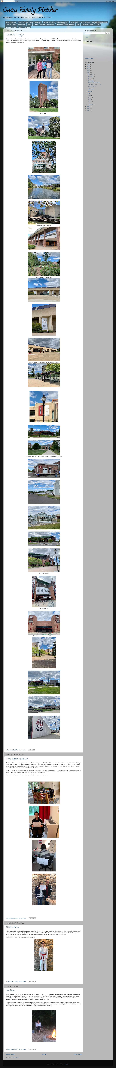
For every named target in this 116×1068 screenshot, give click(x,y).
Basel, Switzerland (11, 22)
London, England (85, 22)
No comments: (23, 918)
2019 (88, 106)
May (89, 97)
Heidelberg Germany (62, 22)
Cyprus (36, 24)
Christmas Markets (11, 27)
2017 (88, 110)
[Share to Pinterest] (34, 750)
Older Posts (78, 1054)
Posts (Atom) (16, 1057)
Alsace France (74, 22)
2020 (88, 72)
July (89, 93)
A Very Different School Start (17, 759)
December (91, 74)
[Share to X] (31, 750)
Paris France (21, 24)
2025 (88, 64)
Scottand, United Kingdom (47, 24)
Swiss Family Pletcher (30, 10)
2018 (88, 108)
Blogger (67, 1064)
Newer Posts (10, 1054)
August (90, 91)
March (90, 102)
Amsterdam (60, 24)
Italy (78, 24)
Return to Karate (12, 927)
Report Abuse (89, 58)
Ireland (29, 24)
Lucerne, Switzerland (35, 22)
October (90, 78)
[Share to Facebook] (33, 750)
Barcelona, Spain (69, 24)
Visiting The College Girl (15, 35)
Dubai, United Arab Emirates (99, 22)
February (90, 104)
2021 (88, 70)
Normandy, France (11, 24)
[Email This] (28, 750)
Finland (20, 27)
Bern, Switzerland (23, 22)
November (91, 76)
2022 (88, 68)
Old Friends (10, 990)
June (89, 95)
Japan (97, 24)
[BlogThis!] (30, 750)
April (89, 99)
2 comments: (22, 749)
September (91, 81)
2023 (88, 66)
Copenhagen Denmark (87, 24)
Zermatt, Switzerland (49, 22)
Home (44, 1054)
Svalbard (27, 27)
